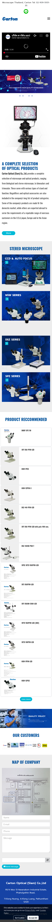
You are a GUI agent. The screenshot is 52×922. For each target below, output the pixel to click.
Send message (12, 866)
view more (26, 699)
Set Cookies (19, 918)
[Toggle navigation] (48, 19)
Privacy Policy (30, 910)
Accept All (33, 918)
